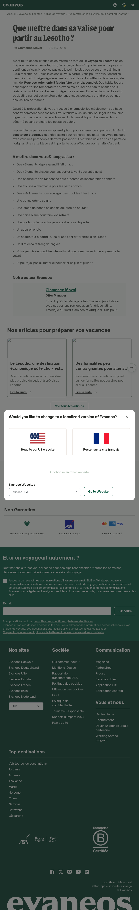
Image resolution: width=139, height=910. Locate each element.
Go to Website (98, 491)
